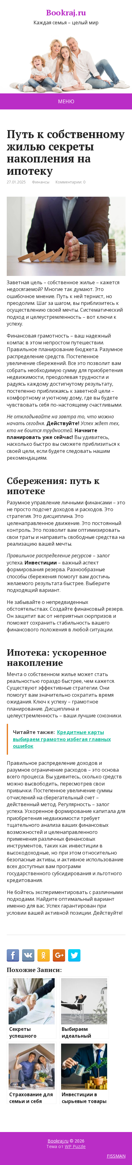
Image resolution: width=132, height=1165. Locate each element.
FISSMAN (116, 1156)
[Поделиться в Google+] (59, 955)
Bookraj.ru (66, 12)
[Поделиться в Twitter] (74, 955)
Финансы (40, 182)
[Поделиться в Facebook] (13, 955)
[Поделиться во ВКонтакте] (28, 955)
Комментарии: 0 (70, 182)
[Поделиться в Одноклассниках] (43, 955)
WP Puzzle (75, 1146)
